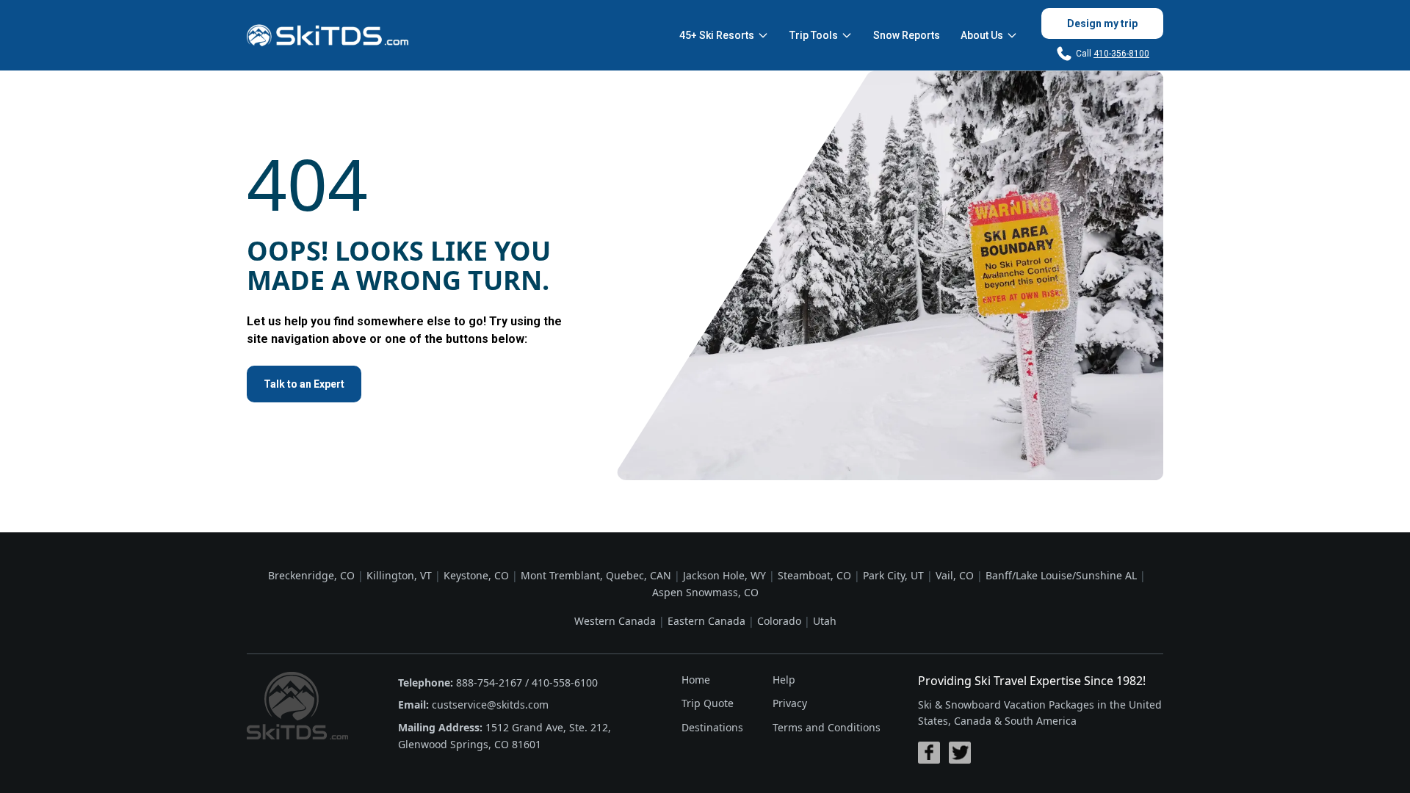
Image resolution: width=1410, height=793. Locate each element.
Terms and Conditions (827, 727)
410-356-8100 (1121, 53)
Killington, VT (399, 575)
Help (784, 680)
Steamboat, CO (814, 575)
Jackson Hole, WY (724, 575)
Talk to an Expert (304, 384)
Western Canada (615, 621)
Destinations (712, 727)
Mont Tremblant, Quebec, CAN (596, 575)
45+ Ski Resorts (716, 35)
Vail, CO (955, 575)
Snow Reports (906, 35)
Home (696, 680)
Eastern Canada (706, 621)
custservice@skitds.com (490, 704)
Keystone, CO (476, 575)
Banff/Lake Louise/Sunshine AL (1061, 575)
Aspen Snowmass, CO (705, 592)
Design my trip (1102, 23)
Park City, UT (893, 575)
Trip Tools (813, 35)
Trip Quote (708, 703)
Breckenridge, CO (311, 575)
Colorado (779, 621)
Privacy (790, 703)
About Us (982, 35)
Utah (824, 621)
